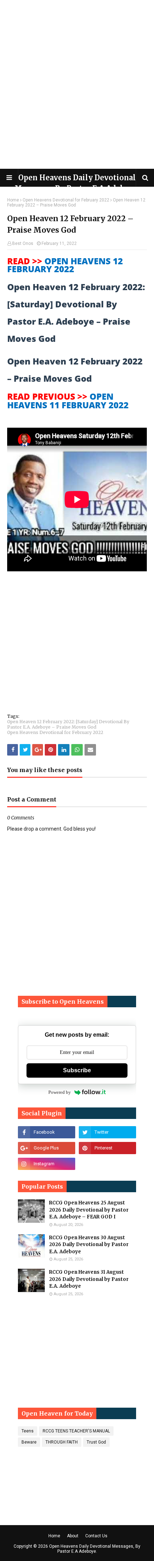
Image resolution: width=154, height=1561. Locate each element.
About (72, 1535)
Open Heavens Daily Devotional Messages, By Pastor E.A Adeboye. (94, 1549)
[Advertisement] (77, 84)
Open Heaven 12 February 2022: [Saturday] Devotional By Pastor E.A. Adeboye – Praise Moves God (68, 724)
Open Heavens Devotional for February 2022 (66, 200)
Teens (27, 1431)
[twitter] (107, 1132)
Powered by (59, 1092)
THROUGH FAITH (61, 1442)
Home (13, 200)
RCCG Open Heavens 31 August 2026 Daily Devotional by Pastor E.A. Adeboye (89, 1279)
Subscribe (77, 1070)
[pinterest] (107, 1148)
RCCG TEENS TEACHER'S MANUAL (76, 1431)
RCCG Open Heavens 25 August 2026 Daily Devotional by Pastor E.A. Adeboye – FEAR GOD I (89, 1210)
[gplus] (46, 1148)
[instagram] (46, 1164)
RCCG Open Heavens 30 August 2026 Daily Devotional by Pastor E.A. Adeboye (89, 1245)
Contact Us (96, 1535)
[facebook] (46, 1132)
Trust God (96, 1442)
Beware (29, 1442)
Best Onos (22, 243)
